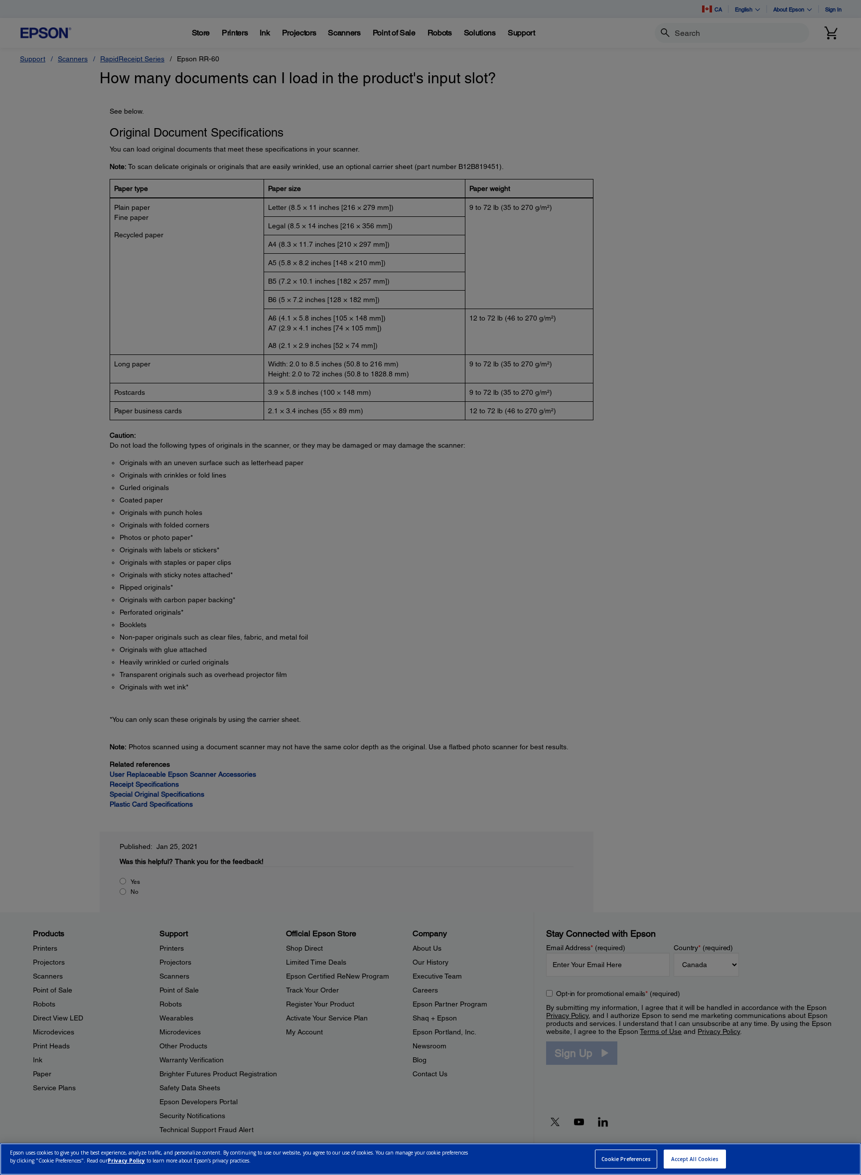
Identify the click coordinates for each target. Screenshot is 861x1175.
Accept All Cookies (695, 1159)
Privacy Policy (126, 1160)
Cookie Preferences (626, 1159)
